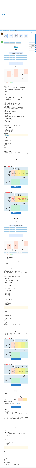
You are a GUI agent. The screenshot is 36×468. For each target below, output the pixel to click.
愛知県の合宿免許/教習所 (15, 29)
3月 (6, 231)
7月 (6, 55)
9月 (18, 55)
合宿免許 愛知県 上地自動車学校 (23, 29)
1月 (18, 229)
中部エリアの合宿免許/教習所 (8, 29)
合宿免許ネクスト (2, 29)
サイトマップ (32, 51)
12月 (12, 229)
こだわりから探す (32, 43)
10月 (23, 55)
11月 (6, 229)
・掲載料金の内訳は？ (7, 135)
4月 (12, 231)
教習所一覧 (32, 34)
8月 (12, 55)
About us (34, 14)
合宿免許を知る (32, 45)
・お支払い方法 (6, 134)
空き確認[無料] (16, 358)
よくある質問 (32, 47)
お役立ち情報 (32, 49)
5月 (18, 231)
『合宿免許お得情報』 (16, 403)
